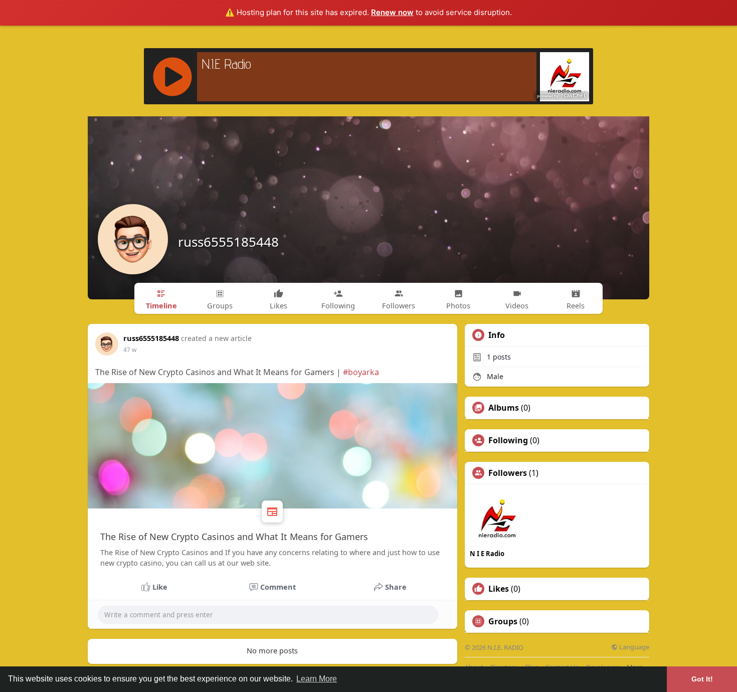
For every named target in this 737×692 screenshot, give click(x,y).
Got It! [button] (702, 679)
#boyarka (361, 372)
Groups (502, 621)
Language (633, 647)
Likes (498, 589)
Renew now (392, 12)
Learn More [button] (316, 678)
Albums (503, 408)
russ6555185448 (228, 242)
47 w (129, 349)
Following (508, 440)
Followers (507, 473)
